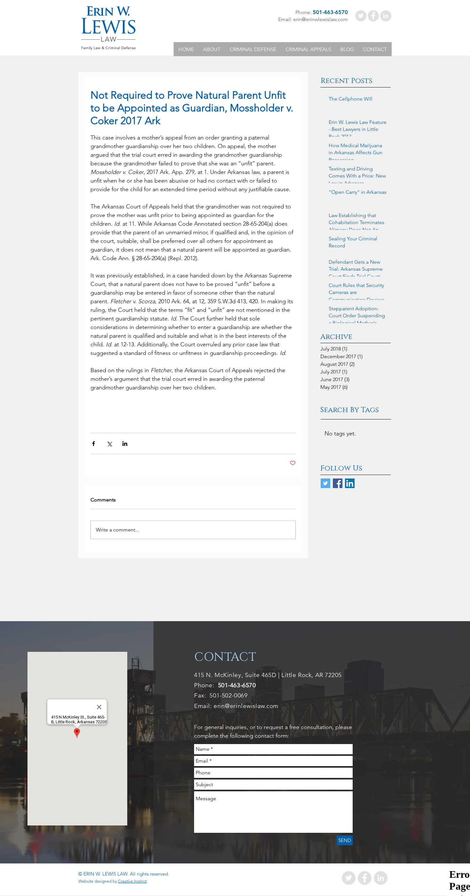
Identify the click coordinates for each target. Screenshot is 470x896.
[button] (211, 49)
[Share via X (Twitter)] (109, 443)
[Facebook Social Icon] (337, 483)
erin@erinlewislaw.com (246, 706)
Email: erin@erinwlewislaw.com (313, 19)
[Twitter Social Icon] (325, 483)
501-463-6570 (237, 685)
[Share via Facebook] (93, 443)
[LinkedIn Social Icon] (350, 483)
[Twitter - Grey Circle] (360, 15)
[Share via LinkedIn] (125, 443)
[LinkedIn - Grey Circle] (385, 15)
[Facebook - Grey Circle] (373, 15)
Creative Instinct (132, 881)
